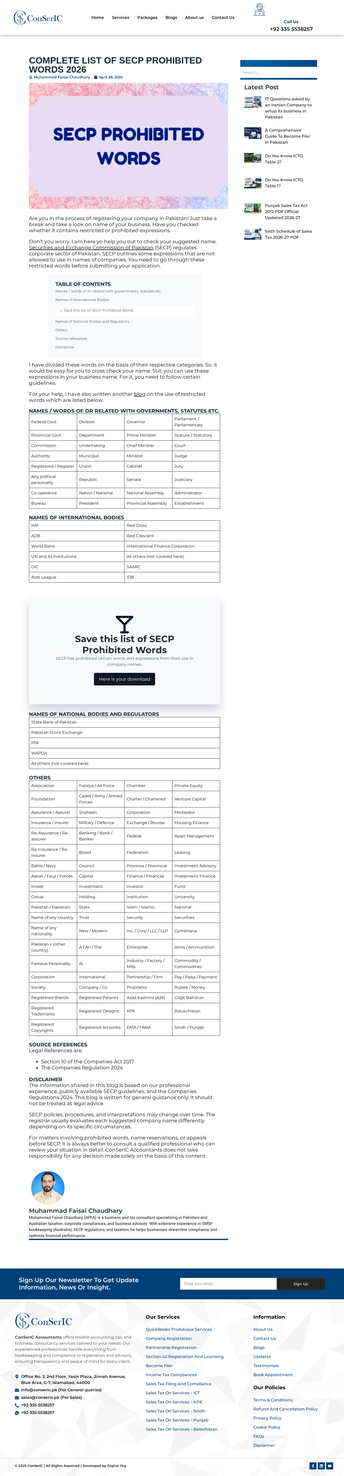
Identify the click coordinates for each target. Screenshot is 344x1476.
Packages (147, 17)
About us (194, 17)
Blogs (171, 17)
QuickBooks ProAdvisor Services (179, 1329)
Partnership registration (171, 1347)
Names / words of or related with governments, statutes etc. (108, 291)
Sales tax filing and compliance (179, 1383)
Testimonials (266, 1365)
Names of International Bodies (82, 299)
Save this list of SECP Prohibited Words (98, 310)
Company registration (169, 1338)
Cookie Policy (266, 1427)
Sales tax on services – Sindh (175, 1411)
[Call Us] (259, 9)
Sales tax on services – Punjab (177, 1420)
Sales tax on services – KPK (174, 1402)
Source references (71, 338)
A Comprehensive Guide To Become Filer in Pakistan (288, 136)
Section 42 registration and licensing (185, 1356)
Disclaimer (65, 347)
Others (61, 330)
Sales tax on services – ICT (173, 1393)
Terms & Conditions (273, 1400)
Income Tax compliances (171, 1374)
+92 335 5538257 (291, 29)
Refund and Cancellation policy (285, 1409)
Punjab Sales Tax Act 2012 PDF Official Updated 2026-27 (286, 211)
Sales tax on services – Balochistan (182, 1429)
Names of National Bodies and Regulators (92, 321)
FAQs (258, 1436)
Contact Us (223, 17)
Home (97, 17)
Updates (262, 1356)
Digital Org (116, 1466)
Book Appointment (273, 1374)
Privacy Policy (267, 1418)
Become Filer (159, 1365)
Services (120, 17)
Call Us (291, 21)
